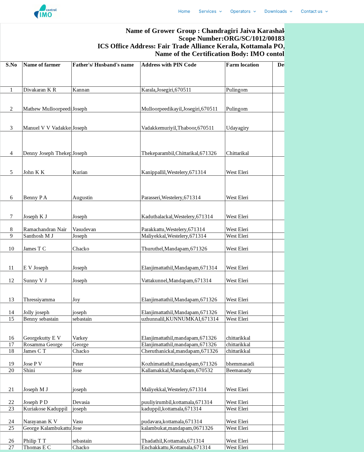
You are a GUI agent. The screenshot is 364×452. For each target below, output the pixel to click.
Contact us (311, 11)
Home (184, 11)
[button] (219, 11)
